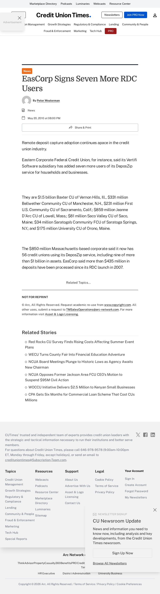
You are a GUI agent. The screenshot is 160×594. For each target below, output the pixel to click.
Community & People (19, 514)
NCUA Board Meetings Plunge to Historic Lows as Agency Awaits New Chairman (79, 364)
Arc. (43, 584)
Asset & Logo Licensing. (61, 314)
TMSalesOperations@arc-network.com (92, 309)
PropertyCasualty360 (47, 563)
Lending (10, 507)
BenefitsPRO (69, 563)
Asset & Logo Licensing (74, 494)
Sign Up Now (122, 553)
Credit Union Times (84, 565)
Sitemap (41, 515)
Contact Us (72, 503)
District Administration (76, 573)
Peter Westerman (48, 100)
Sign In (129, 478)
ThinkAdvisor (26, 563)
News (27, 71)
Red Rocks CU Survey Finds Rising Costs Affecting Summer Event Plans (79, 344)
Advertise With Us (77, 486)
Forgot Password (136, 491)
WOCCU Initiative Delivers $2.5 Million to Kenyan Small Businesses (81, 387)
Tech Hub (11, 532)
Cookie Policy (104, 479)
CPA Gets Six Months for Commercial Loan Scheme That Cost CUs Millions (80, 397)
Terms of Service (106, 486)
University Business (110, 573)
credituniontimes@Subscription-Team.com (35, 460)
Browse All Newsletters (110, 563)
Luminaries (83, 3)
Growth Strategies (18, 490)
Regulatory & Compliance (14, 499)
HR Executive (46, 573)
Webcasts (99, 3)
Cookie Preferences (129, 584)
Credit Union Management (14, 482)
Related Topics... (78, 282)
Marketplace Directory (43, 3)
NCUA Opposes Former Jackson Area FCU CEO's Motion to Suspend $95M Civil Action (73, 377)
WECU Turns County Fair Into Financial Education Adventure (76, 354)
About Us (71, 479)
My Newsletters (136, 497)
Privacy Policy (104, 492)
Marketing (12, 526)
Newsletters (112, 14)
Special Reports (16, 538)
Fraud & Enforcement (20, 520)
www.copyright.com (117, 304)
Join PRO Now (135, 14)
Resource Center (120, 3)
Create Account (136, 485)
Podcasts (66, 3)
